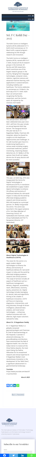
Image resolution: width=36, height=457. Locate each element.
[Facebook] (8, 384)
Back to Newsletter (18, 395)
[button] (29, 15)
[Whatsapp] (17, 384)
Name (5, 449)
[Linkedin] (14, 384)
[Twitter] (11, 384)
